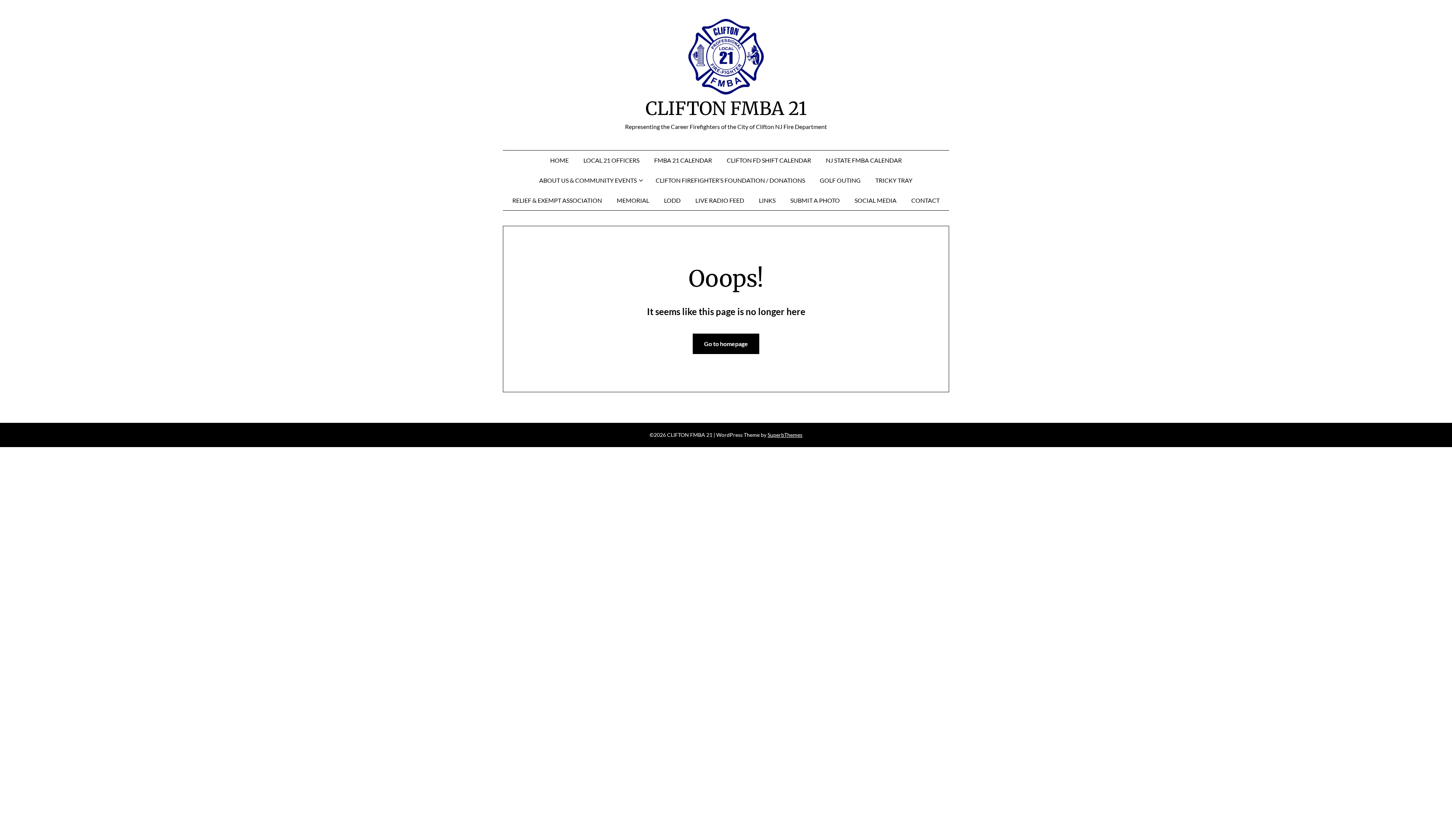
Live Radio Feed (719, 200)
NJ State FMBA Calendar (864, 160)
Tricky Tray (893, 180)
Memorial (633, 200)
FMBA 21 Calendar (683, 160)
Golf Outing (840, 180)
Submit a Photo (815, 200)
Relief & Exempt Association (557, 200)
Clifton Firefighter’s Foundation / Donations (730, 180)
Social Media (876, 200)
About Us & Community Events (588, 180)
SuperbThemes (785, 435)
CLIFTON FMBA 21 (726, 108)
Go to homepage (726, 343)
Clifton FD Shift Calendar (769, 160)
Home (559, 160)
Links (767, 200)
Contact (925, 200)
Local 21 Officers (611, 160)
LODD (672, 200)
